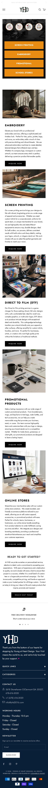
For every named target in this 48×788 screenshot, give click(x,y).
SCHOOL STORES (24, 72)
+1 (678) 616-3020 (14, 697)
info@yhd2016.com (15, 702)
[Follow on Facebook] (3, 764)
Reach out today (24, 595)
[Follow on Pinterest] (16, 764)
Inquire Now (15, 163)
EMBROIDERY (24, 54)
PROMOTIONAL (24, 63)
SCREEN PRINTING (24, 45)
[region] (24, 614)
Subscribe (11, 755)
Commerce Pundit (38, 773)
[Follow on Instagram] (10, 764)
